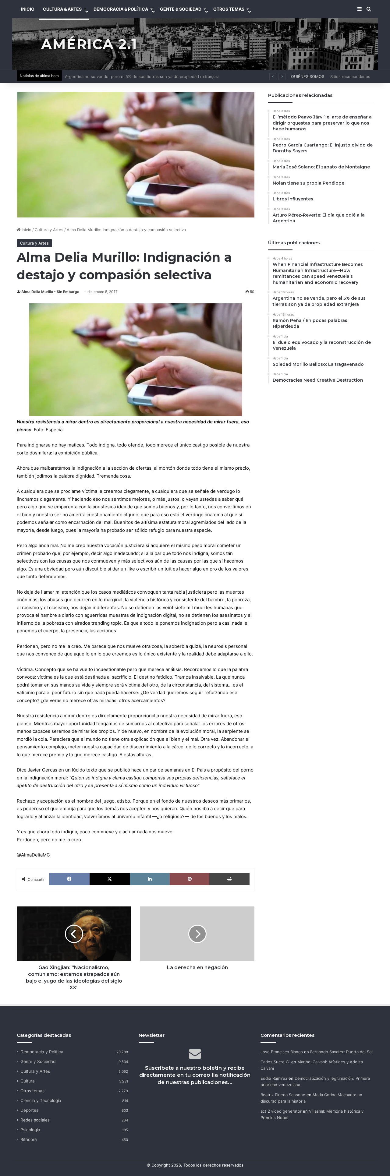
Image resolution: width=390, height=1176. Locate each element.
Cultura (27, 1081)
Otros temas (32, 1090)
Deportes (29, 1110)
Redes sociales (35, 1120)
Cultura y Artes (49, 229)
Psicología (30, 1129)
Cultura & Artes (62, 9)
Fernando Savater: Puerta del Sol (341, 1051)
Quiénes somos (307, 76)
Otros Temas (228, 9)
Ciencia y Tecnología (40, 1100)
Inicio (25, 229)
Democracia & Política (121, 9)
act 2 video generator (281, 1111)
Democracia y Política (41, 1051)
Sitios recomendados (350, 76)
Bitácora (28, 1139)
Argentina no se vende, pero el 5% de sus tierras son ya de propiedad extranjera (142, 76)
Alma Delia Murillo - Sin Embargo (50, 291)
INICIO (27, 9)
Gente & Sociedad (180, 9)
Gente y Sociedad (37, 1061)
